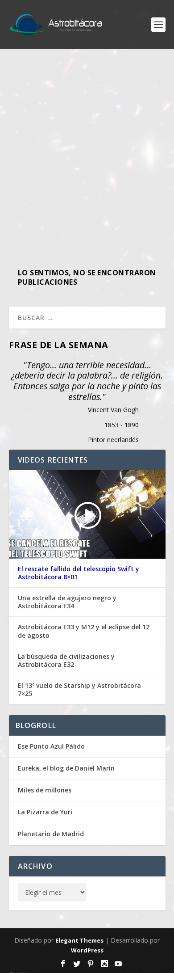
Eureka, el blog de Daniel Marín (66, 768)
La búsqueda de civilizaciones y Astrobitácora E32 (66, 661)
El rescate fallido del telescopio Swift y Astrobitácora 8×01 (78, 573)
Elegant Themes (79, 940)
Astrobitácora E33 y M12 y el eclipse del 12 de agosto (83, 631)
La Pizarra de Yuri (45, 812)
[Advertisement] (87, 154)
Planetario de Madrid (51, 834)
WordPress (87, 950)
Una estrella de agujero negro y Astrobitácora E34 (67, 602)
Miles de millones (44, 790)
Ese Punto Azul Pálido (51, 746)
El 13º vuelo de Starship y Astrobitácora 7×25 (79, 690)
